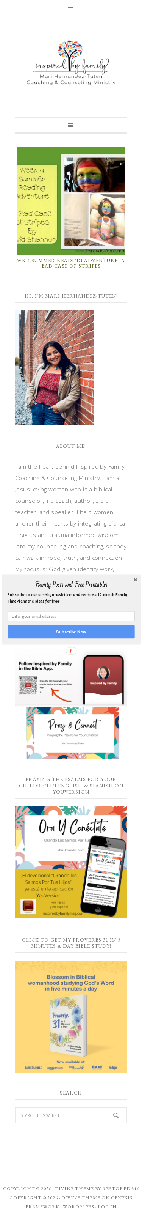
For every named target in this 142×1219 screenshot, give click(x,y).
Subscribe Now (71, 631)
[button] (71, 585)
